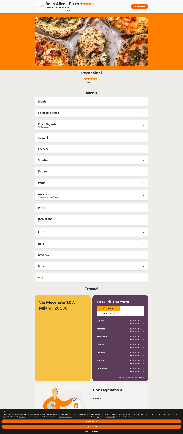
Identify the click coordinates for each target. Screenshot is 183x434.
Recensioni (49, 11)
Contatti (67, 11)
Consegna (108, 308)
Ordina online (139, 6)
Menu (59, 11)
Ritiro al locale (108, 313)
